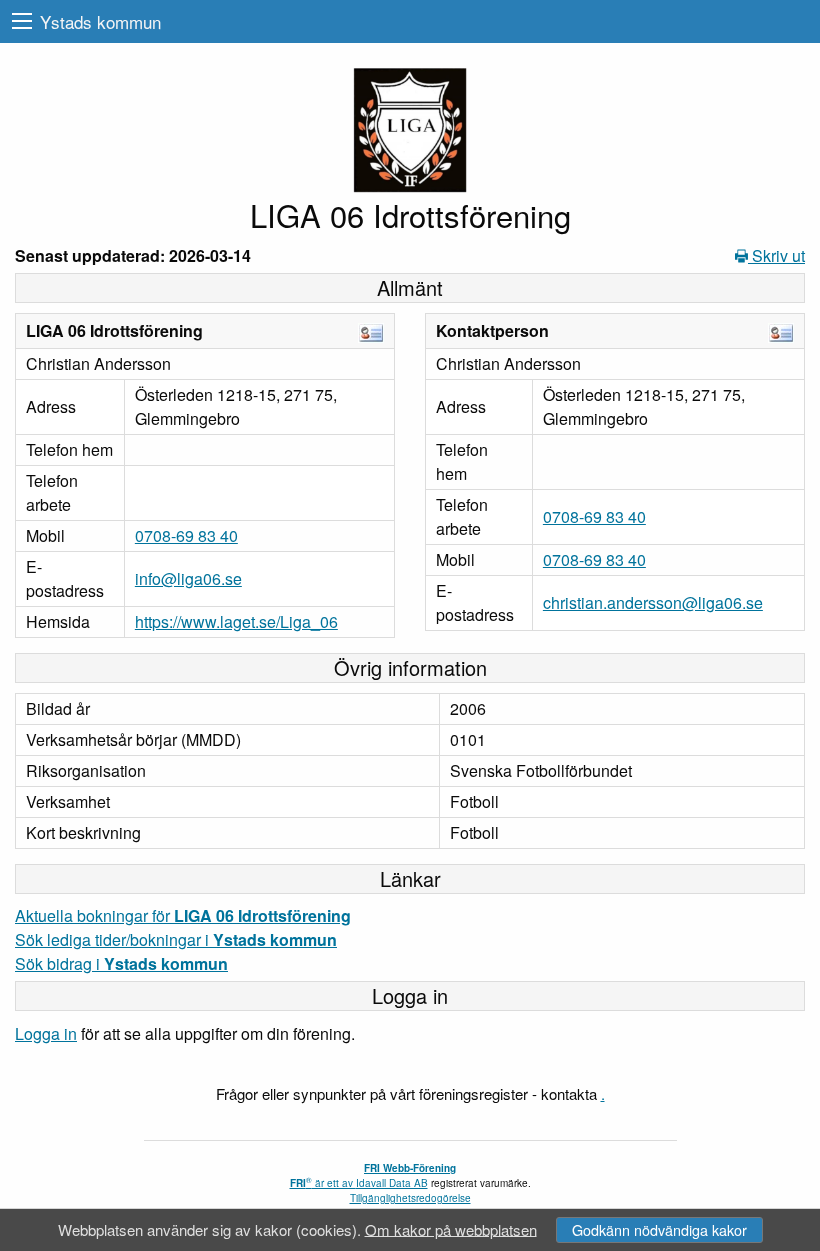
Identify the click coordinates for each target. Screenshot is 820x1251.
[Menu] (22, 21)
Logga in (46, 1033)
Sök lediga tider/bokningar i (176, 939)
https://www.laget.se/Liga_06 (236, 621)
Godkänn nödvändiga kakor (659, 1229)
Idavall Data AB (392, 1183)
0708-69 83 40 (186, 535)
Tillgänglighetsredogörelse (410, 1198)
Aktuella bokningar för (183, 915)
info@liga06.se (188, 578)
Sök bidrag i (121, 963)
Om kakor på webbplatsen (451, 1228)
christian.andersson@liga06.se (653, 602)
